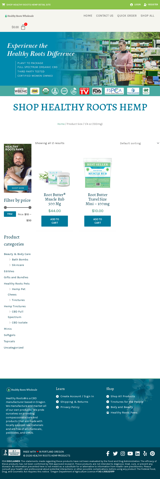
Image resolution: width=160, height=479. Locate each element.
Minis (8, 328)
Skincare (18, 265)
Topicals (9, 341)
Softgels (9, 335)
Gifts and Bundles (16, 277)
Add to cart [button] (54, 221)
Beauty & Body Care (17, 254)
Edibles (9, 271)
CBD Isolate (20, 322)
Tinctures (18, 300)
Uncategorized (14, 347)
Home (61, 123)
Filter (9, 213)
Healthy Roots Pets (17, 283)
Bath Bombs (20, 259)
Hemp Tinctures (15, 306)
